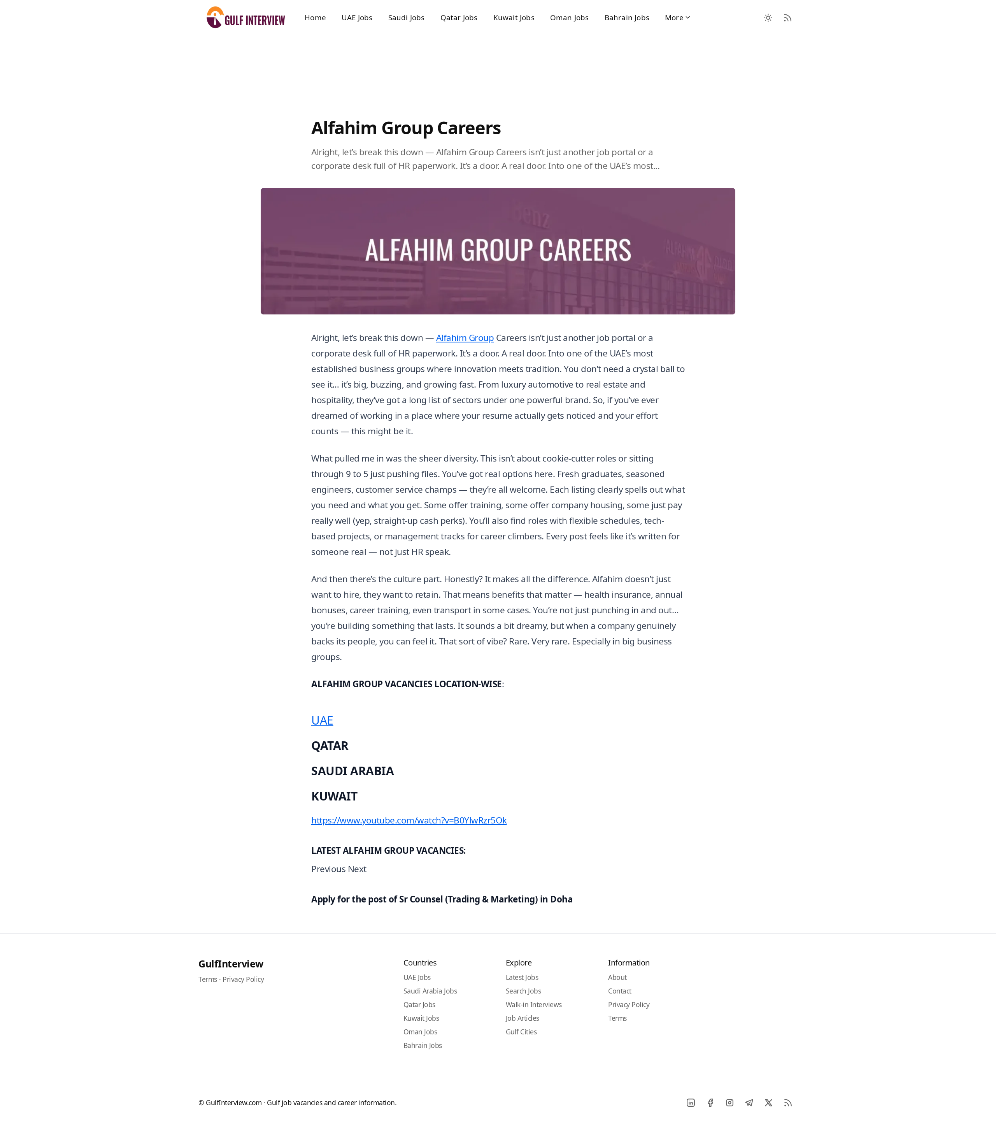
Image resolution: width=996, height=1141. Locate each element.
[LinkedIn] (690, 1103)
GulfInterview (230, 963)
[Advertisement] (498, 66)
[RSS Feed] (788, 17)
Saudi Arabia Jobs (430, 990)
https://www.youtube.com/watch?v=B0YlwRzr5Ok (409, 820)
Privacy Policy (243, 979)
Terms (207, 979)
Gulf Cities (521, 1031)
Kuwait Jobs (514, 17)
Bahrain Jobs (627, 17)
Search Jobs (523, 990)
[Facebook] (710, 1103)
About (617, 977)
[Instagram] (729, 1103)
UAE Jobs (357, 17)
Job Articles (522, 1018)
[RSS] (788, 1103)
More (674, 17)
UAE (322, 720)
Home (315, 17)
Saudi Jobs (406, 17)
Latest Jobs (522, 977)
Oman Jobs (569, 17)
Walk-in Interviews (534, 1004)
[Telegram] (749, 1103)
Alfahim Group (465, 338)
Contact (619, 990)
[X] (768, 1103)
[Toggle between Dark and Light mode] (768, 17)
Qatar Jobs (459, 17)
